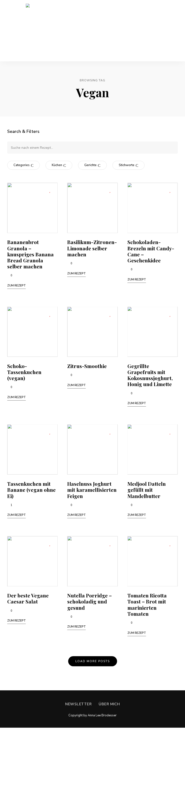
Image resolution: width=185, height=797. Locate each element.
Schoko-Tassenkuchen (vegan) (24, 372)
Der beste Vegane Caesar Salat (28, 598)
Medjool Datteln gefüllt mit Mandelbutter (146, 489)
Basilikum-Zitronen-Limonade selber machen (92, 248)
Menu (173, 31)
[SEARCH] (170, 148)
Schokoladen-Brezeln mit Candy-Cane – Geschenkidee (150, 251)
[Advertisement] (92, 761)
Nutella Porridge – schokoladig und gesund (89, 601)
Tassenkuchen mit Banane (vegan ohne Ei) (31, 489)
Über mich (109, 704)
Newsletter (78, 704)
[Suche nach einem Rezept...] (92, 147)
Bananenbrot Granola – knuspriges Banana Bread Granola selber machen (30, 254)
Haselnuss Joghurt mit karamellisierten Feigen (92, 489)
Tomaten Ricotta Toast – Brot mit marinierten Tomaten (147, 604)
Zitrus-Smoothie (87, 366)
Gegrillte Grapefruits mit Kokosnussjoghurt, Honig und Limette (150, 375)
